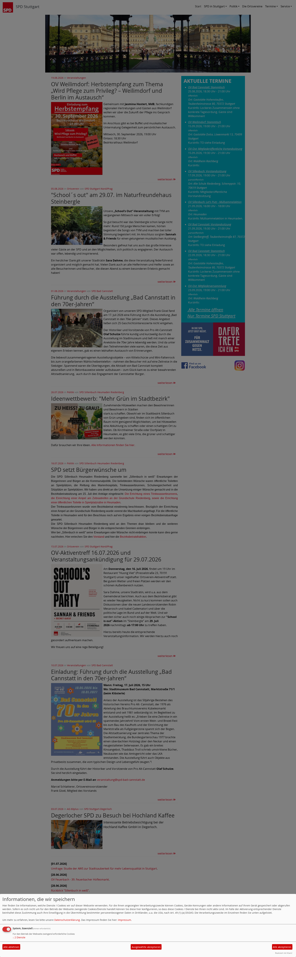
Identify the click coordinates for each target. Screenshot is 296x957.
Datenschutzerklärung (67, 920)
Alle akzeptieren (282, 947)
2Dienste (19, 937)
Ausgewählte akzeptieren (146, 947)
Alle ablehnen (11, 947)
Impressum (124, 920)
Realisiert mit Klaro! (283, 953)
